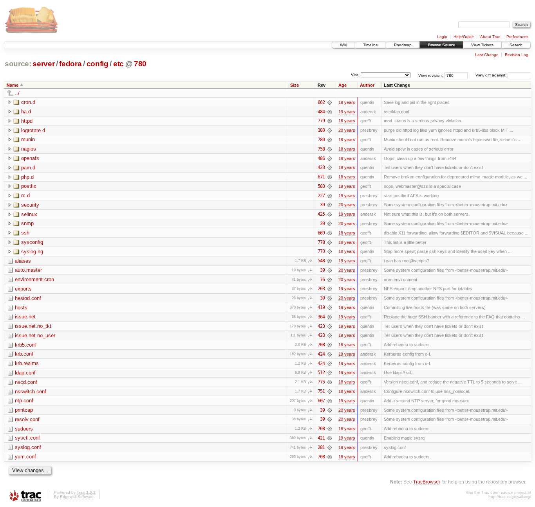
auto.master (28, 270)
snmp (27, 223)
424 (321, 354)
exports (23, 289)
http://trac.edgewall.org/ (509, 496)
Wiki (343, 45)
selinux (29, 214)
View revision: (430, 75)
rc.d (25, 195)
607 (321, 400)
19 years (346, 102)
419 (321, 307)
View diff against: (491, 75)
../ (17, 93)
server (43, 64)
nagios (28, 149)
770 (321, 251)
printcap (24, 410)
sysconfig (32, 242)
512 (321, 372)
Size (294, 85)
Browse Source (441, 45)
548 (321, 260)
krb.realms (27, 363)
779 (321, 121)
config (97, 64)
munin (28, 139)
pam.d (28, 168)
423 (321, 167)
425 (321, 214)
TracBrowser (426, 481)
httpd (27, 121)
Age (342, 85)
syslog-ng (32, 251)
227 (321, 195)
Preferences (517, 37)
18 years (346, 120)
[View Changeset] (329, 102)
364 (321, 317)
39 (322, 204)
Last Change (487, 55)
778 (321, 242)
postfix (28, 186)
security (30, 205)
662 (321, 102)
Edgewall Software (77, 496)
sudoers (24, 429)
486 (321, 158)
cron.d (28, 102)
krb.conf (24, 354)
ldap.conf (25, 373)
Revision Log (516, 55)
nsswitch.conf (30, 391)
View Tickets (482, 45)
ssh (25, 233)
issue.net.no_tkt (33, 326)
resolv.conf (27, 419)
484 (321, 111)
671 (321, 177)
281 (321, 447)
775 (321, 382)
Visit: (355, 75)
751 (321, 391)
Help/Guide (464, 37)
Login (442, 37)
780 (140, 64)
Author (367, 85)
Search (516, 45)
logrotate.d (33, 130)
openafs (30, 158)
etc (118, 64)
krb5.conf (25, 345)
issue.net (25, 317)
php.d (27, 177)
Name (12, 85)
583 (321, 186)
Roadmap (403, 45)
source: (18, 64)
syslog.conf (28, 447)
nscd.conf (26, 382)
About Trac (490, 37)
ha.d (26, 111)
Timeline (370, 45)
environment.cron (34, 279)
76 (322, 279)
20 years (346, 130)
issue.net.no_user (35, 335)
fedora (70, 64)
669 (321, 233)
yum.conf (25, 457)
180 (321, 130)
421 (321, 438)
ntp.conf (24, 400)
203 (321, 288)
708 (321, 344)
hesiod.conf (28, 298)
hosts (21, 308)
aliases (23, 261)
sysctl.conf (27, 438)
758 (321, 149)
